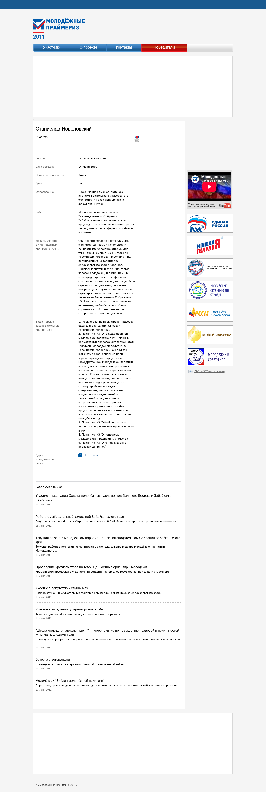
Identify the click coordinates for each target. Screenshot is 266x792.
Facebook (91, 455)
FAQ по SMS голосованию (209, 371)
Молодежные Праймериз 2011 (57, 784)
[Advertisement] (133, 86)
